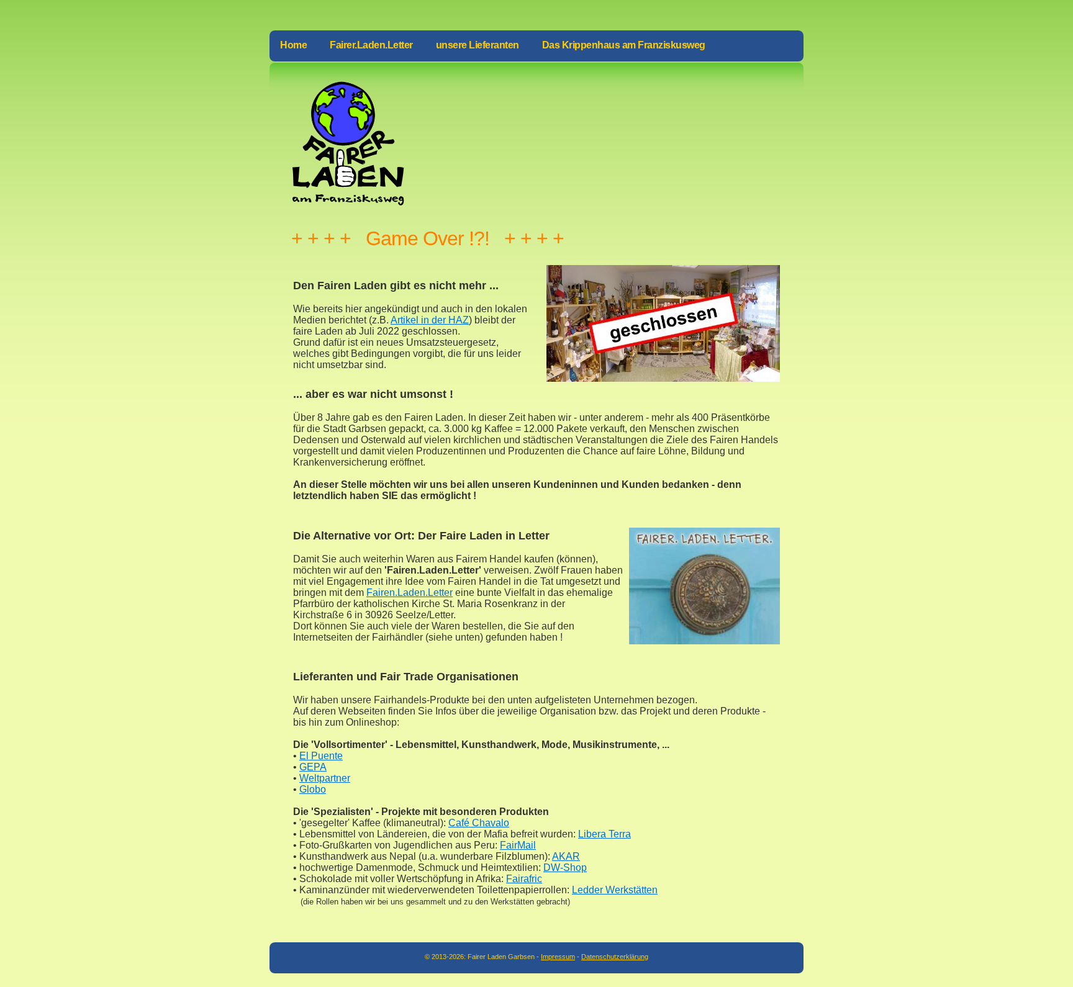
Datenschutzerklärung (614, 956)
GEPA (313, 767)
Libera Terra (604, 834)
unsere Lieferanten (477, 45)
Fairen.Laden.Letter (409, 592)
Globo (312, 789)
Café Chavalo (478, 823)
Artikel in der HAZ (430, 320)
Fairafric (524, 878)
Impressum (558, 956)
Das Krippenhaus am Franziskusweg (623, 45)
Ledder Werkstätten (615, 890)
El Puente (321, 755)
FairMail (518, 845)
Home (293, 45)
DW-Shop (565, 867)
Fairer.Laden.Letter (371, 45)
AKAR (566, 856)
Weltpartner (324, 778)
